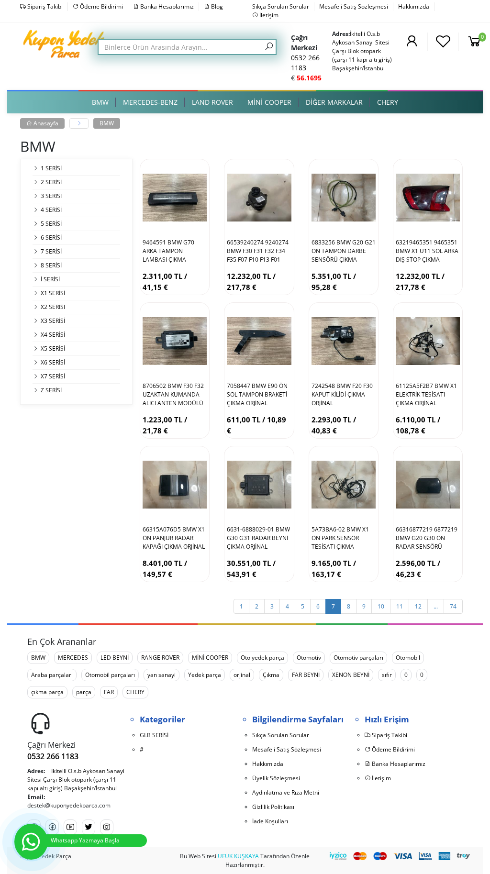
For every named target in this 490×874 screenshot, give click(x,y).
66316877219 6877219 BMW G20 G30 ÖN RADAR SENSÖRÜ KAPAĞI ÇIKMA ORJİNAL (427, 538)
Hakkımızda (413, 6)
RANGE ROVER (160, 657)
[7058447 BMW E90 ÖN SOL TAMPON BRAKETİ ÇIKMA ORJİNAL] (259, 341)
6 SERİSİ (51, 237)
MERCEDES (73, 657)
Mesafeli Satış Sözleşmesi (353, 6)
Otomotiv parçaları (358, 657)
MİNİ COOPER (210, 657)
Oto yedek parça (262, 657)
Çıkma (271, 675)
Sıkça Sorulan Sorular (280, 6)
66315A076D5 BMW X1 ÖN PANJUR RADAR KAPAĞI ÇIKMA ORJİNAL (174, 538)
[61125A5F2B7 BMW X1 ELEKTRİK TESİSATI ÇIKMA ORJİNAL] (428, 341)
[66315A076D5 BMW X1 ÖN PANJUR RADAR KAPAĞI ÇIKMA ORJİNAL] (175, 484)
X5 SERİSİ (53, 348)
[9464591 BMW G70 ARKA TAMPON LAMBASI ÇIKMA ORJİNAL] (175, 197)
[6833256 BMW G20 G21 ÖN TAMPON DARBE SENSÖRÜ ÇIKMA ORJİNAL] (344, 197)
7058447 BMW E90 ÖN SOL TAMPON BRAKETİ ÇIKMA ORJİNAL (257, 394)
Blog (216, 6)
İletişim (268, 15)
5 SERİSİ (51, 224)
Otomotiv (309, 657)
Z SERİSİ (51, 390)
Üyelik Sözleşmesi (276, 778)
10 (381, 606)
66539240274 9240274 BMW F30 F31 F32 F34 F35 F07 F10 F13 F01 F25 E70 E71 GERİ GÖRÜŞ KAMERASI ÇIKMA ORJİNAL (258, 251)
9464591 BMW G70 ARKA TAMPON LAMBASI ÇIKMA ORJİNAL (168, 251)
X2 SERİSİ (53, 307)
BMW (107, 123)
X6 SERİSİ (53, 362)
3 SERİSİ (51, 196)
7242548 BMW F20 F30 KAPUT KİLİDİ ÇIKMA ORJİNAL (342, 394)
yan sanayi (161, 675)
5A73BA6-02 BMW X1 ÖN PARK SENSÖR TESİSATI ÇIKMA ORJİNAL (340, 538)
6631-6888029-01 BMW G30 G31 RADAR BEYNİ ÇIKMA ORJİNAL (258, 538)
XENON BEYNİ (350, 675)
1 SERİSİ (51, 168)
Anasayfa (45, 123)
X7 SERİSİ (53, 376)
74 (453, 606)
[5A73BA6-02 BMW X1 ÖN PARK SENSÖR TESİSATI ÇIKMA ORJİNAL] (344, 484)
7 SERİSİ (51, 251)
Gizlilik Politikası (273, 807)
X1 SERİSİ (53, 293)
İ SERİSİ (50, 279)
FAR (109, 692)
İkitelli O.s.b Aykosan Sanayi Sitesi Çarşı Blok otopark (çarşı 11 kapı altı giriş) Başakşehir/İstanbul (362, 51)
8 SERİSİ (51, 265)
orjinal (242, 675)
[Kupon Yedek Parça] (65, 43)
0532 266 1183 (52, 756)
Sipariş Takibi (44, 6)
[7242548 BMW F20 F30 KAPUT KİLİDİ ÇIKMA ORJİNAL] (344, 341)
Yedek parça (204, 675)
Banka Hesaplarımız (166, 6)
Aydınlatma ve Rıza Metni (285, 792)
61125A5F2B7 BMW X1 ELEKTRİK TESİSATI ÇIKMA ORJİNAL (426, 394)
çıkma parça (47, 692)
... (436, 606)
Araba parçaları (52, 675)
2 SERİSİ (51, 182)
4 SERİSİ (51, 210)
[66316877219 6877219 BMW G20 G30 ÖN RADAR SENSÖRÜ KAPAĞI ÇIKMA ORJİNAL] (428, 484)
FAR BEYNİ (306, 675)
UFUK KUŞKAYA (238, 856)
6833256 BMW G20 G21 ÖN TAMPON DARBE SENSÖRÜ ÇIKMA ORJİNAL (344, 251)
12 (418, 606)
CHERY (135, 692)
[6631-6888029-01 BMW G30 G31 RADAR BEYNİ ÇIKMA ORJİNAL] (259, 484)
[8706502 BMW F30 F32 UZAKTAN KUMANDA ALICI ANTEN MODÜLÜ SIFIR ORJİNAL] (175, 341)
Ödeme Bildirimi (100, 6)
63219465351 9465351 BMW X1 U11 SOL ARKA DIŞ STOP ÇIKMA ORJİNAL (427, 251)
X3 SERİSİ (53, 321)
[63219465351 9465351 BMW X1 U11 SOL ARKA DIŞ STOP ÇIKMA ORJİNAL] (428, 197)
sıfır (387, 675)
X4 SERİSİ (53, 335)
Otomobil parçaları (110, 675)
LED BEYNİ (114, 657)
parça (83, 692)
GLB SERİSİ (154, 735)
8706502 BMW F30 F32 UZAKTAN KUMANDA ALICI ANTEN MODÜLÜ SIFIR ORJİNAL (173, 394)
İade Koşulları (270, 821)
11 (399, 606)
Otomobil (408, 657)
